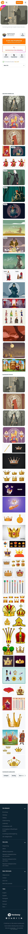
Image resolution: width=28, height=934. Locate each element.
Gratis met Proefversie (14, 41)
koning (14, 909)
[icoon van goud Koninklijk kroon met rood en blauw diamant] (9, 480)
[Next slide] (21, 909)
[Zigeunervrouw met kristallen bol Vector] (13, 255)
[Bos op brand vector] (13, 356)
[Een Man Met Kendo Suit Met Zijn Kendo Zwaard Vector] (13, 312)
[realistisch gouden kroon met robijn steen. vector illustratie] (13, 576)
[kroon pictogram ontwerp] (8, 550)
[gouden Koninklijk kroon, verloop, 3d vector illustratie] (9, 883)
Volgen (22, 35)
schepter (6, 909)
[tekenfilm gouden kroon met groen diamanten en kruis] (7, 738)
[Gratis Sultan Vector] (13, 339)
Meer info (6, 64)
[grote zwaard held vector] (13, 188)
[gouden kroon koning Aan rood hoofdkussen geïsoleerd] (8, 615)
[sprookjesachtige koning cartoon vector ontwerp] (8, 286)
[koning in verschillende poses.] (13, 173)
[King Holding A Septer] (6, 150)
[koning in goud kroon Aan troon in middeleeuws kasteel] (13, 325)
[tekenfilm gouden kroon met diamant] (9, 683)
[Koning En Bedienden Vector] (13, 120)
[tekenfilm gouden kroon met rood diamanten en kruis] (6, 696)
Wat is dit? (16, 61)
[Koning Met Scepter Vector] (18, 807)
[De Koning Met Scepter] (13, 136)
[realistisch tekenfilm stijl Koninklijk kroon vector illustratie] (7, 604)
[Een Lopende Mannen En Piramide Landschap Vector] (13, 238)
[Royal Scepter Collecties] (13, 660)
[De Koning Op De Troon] (13, 103)
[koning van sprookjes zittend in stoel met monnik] (8, 298)
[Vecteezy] (2, 2)
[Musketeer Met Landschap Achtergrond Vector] (13, 272)
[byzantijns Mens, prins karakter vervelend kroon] (5, 871)
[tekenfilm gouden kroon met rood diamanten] (8, 708)
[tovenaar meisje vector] (13, 221)
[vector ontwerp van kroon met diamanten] (14, 867)
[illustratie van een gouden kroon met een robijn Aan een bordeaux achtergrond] (8, 764)
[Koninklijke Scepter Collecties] (8, 821)
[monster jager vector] (13, 204)
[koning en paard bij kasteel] (13, 387)
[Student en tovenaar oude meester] (9, 161)
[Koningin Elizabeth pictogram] (13, 779)
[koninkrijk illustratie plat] (10, 855)
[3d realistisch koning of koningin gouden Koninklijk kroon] (13, 837)
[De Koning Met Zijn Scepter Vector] (13, 407)
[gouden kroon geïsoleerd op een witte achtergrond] (17, 695)
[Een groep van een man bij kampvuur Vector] (13, 372)
